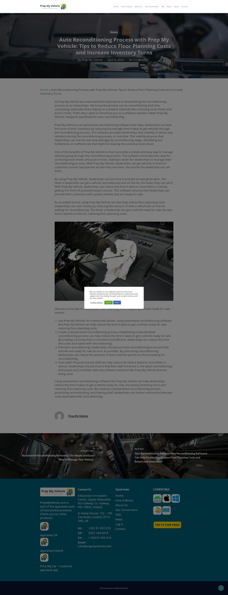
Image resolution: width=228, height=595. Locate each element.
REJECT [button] (117, 302)
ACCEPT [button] (108, 302)
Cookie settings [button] (96, 302)
